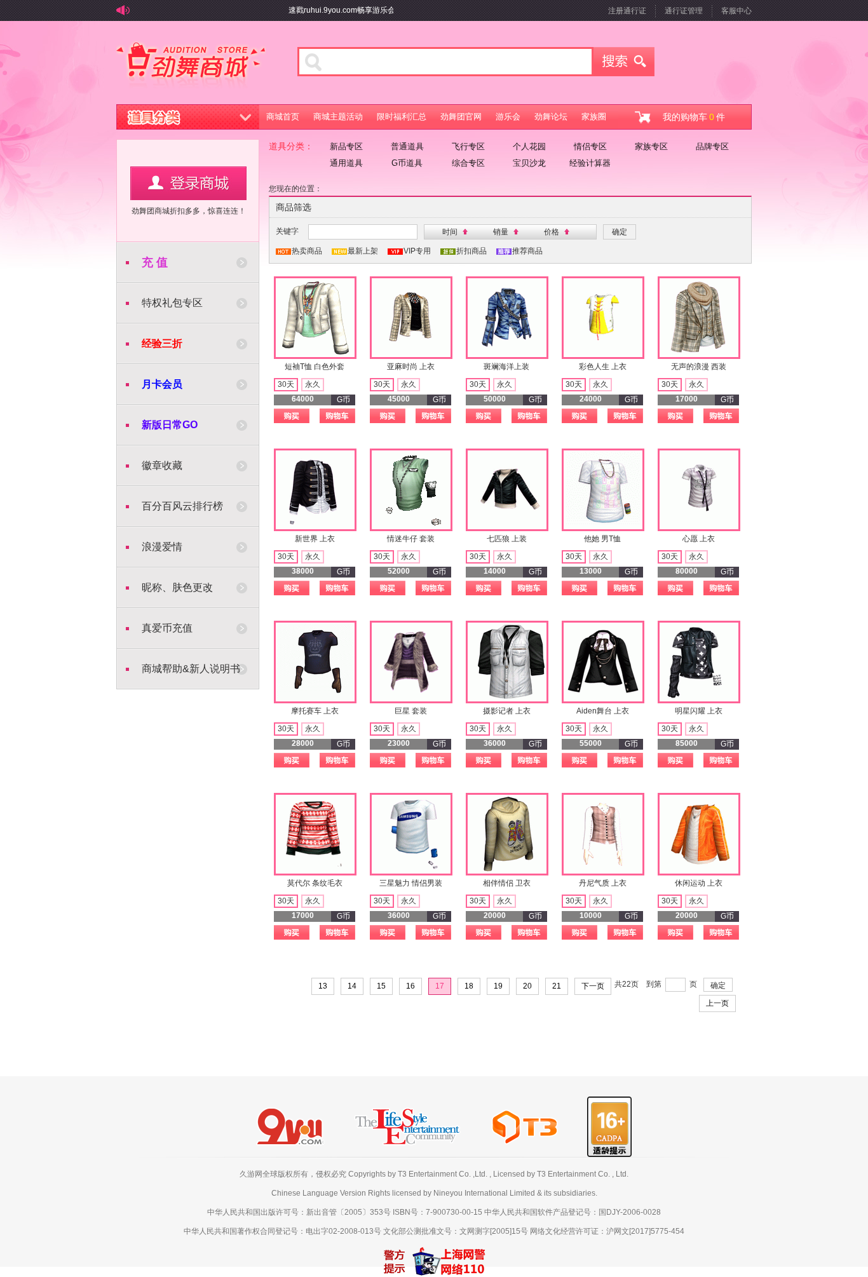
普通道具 (407, 146)
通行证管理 (684, 10)
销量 (500, 231)
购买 (291, 416)
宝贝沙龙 (529, 163)
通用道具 (346, 163)
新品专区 (346, 146)
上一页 (717, 1003)
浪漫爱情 (162, 546)
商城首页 (282, 116)
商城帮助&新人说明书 (191, 668)
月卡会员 (162, 384)
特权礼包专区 (172, 302)
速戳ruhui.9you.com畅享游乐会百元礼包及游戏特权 (363, 10)
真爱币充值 (167, 628)
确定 (718, 985)
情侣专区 (590, 146)
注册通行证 (627, 10)
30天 (286, 384)
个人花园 (529, 146)
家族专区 (651, 146)
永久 (312, 384)
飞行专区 (468, 146)
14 (352, 986)
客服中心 (736, 10)
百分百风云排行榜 (182, 506)
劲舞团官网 (461, 116)
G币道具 (407, 163)
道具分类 (188, 117)
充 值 (155, 262)
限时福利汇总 (401, 116)
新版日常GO (170, 424)
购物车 (337, 416)
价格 (551, 231)
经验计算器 (590, 163)
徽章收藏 (162, 465)
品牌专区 (712, 146)
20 (527, 986)
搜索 (623, 61)
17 (439, 986)
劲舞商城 (191, 66)
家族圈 (593, 116)
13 (322, 986)
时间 (450, 231)
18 (469, 986)
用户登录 (188, 183)
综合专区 (468, 163)
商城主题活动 (338, 116)
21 (556, 986)
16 (410, 986)
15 (381, 986)
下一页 (592, 986)
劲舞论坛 (550, 116)
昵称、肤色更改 (177, 587)
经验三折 (162, 343)
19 (498, 986)
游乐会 (508, 116)
